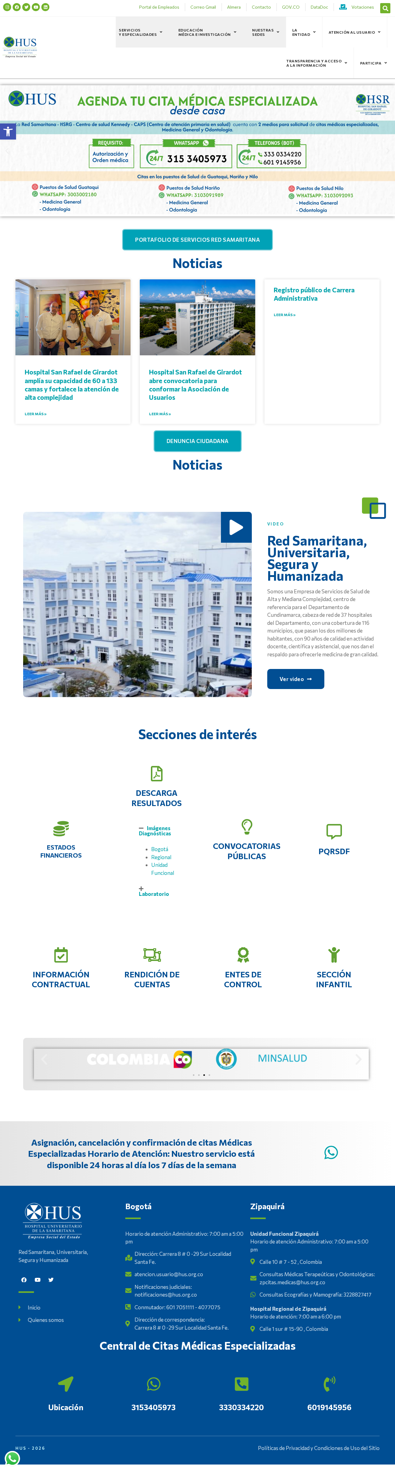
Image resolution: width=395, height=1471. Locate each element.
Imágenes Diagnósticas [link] (155, 831)
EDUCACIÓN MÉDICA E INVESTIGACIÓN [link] (204, 32)
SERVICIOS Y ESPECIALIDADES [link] (138, 32)
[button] (385, 8)
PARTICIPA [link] (371, 63)
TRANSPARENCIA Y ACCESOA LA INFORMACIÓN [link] (314, 63)
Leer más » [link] (36, 414)
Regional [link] (161, 857)
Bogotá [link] (159, 849)
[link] (8, 131)
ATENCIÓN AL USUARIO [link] (352, 32)
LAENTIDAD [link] (301, 32)
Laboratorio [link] (154, 894)
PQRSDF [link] (334, 851)
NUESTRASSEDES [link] (263, 32)
